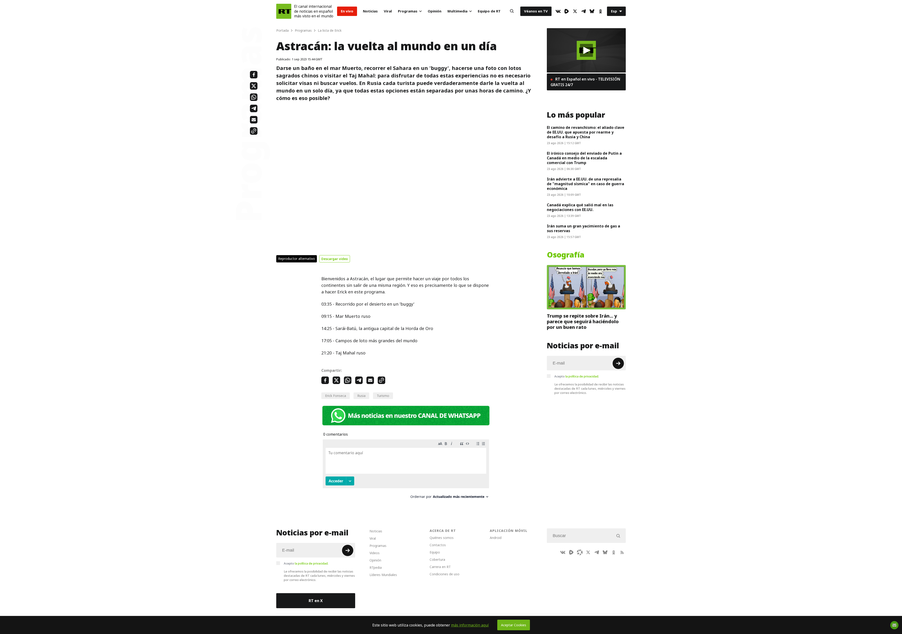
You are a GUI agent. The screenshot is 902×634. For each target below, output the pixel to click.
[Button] (511, 11)
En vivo (347, 11)
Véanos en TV (536, 11)
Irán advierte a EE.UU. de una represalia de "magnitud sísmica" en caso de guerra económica (585, 183)
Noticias (370, 11)
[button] (586, 50)
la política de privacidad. (582, 376)
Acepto (576, 376)
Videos (374, 552)
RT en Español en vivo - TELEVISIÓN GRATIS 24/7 (585, 82)
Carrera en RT (440, 566)
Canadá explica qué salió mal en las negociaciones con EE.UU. (580, 207)
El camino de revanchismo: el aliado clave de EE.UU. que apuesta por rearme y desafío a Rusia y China (585, 132)
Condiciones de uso (444, 574)
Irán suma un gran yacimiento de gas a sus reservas (583, 228)
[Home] (283, 11)
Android (496, 537)
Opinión (434, 11)
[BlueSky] (592, 11)
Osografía (565, 254)
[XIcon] (575, 11)
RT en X (316, 600)
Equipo (435, 552)
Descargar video (334, 258)
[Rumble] (566, 11)
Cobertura (437, 559)
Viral (388, 11)
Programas (407, 11)
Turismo (383, 395)
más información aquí (470, 625)
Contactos (438, 544)
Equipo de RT (489, 11)
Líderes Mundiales (383, 574)
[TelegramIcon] (583, 11)
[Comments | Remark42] (405, 470)
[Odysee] (579, 552)
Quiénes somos (442, 537)
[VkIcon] (558, 11)
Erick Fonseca (335, 395)
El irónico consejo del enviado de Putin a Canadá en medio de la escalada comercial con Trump (584, 157)
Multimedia (457, 11)
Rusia (361, 395)
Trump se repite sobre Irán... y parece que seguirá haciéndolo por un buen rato (583, 321)
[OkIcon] (600, 11)
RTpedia (375, 567)
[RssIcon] (622, 552)
